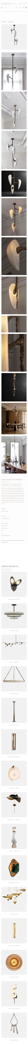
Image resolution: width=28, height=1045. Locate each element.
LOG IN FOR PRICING (6, 485)
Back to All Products (6, 569)
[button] (25, 7)
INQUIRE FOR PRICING (16, 485)
